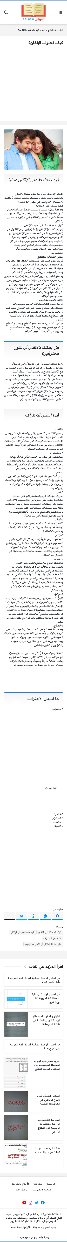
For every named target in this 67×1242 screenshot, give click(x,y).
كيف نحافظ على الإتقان (49, 932)
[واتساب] (33, 916)
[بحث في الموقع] (6, 12)
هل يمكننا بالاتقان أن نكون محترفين (43, 944)
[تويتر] (21, 916)
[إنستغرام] (30, 1202)
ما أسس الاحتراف (52, 938)
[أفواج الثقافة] (33, 12)
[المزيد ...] (9, 916)
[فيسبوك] (57, 916)
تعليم (50, 30)
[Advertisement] (33, 83)
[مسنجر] (45, 916)
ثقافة (33, 966)
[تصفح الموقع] (61, 12)
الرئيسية (59, 30)
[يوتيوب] (24, 1202)
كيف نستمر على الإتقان (22, 932)
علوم (43, 30)
